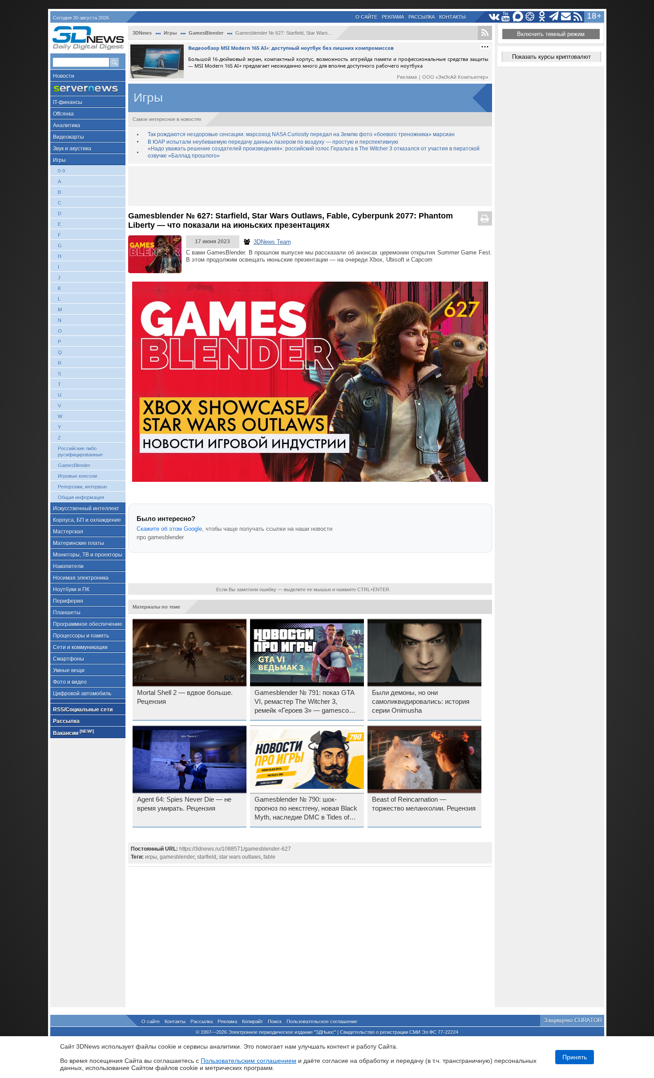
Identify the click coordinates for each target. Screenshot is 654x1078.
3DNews (142, 33)
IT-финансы (67, 102)
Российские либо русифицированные (80, 451)
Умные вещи (69, 670)
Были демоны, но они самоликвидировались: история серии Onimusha (420, 701)
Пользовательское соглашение (322, 1021)
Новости (63, 76)
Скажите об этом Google (169, 528)
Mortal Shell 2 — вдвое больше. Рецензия (185, 697)
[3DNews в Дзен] (530, 16)
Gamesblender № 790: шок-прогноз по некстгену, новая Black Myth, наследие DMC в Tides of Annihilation (305, 809)
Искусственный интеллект (86, 508)
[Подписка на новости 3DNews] (566, 16)
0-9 (61, 171)
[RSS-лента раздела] (485, 33)
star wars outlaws (240, 857)
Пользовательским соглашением (248, 1060)
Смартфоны (68, 659)
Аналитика (66, 125)
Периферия (68, 601)
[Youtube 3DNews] (506, 16)
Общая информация (81, 497)
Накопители (68, 566)
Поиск (275, 1021)
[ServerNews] (87, 88)
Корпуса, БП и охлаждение (87, 520)
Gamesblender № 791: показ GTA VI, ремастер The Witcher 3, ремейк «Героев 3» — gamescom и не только (304, 702)
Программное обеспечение (87, 624)
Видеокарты (68, 137)
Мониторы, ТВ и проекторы (87, 555)
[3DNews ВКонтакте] (494, 16)
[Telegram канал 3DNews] (554, 16)
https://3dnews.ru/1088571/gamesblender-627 (235, 849)
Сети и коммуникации (80, 647)
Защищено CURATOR (573, 1020)
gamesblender (177, 857)
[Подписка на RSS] (578, 16)
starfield (206, 857)
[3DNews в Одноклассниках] (542, 16)
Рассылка (421, 17)
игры (151, 857)
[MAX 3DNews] (518, 16)
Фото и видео (70, 682)
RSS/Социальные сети (83, 710)
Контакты (452, 17)
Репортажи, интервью (82, 486)
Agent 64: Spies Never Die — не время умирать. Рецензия (184, 804)
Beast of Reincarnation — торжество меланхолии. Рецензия (424, 804)
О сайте (366, 17)
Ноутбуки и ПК (71, 589)
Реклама (393, 17)
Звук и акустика (72, 148)
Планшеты (67, 613)
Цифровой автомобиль (82, 693)
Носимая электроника (81, 578)
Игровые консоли (77, 476)
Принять (574, 1057)
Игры (59, 160)
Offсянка (63, 114)
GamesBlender (74, 465)
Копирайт (252, 1021)
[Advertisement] (310, 186)
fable (269, 857)
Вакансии (73, 732)
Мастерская (68, 532)
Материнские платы (78, 543)
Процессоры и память (81, 636)
